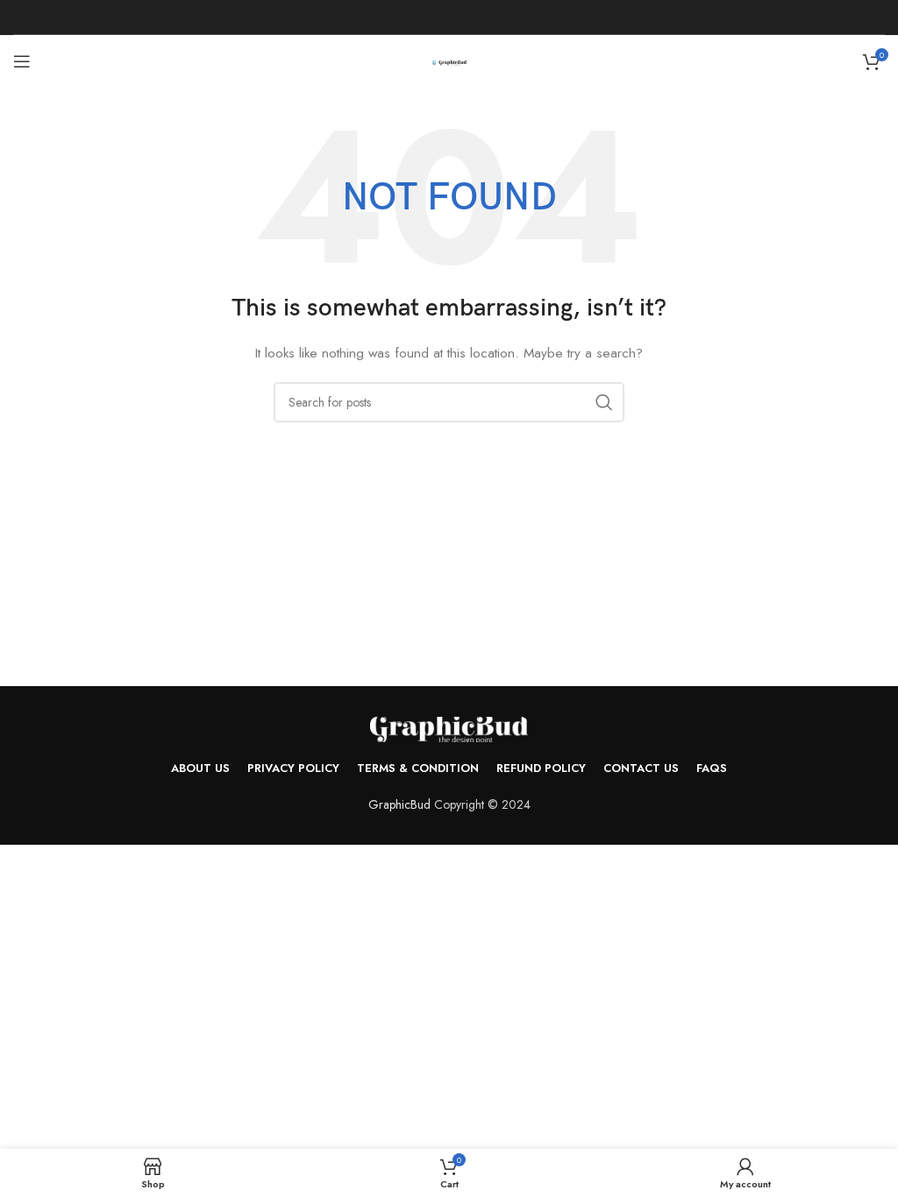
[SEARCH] (604, 402)
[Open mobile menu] (21, 61)
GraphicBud (399, 804)
